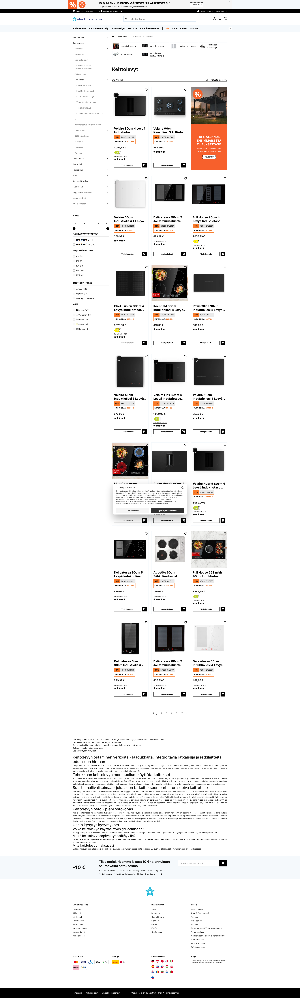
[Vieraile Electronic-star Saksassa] (152, 961)
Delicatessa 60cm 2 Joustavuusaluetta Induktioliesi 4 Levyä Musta (168, 663)
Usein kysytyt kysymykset (84, 751)
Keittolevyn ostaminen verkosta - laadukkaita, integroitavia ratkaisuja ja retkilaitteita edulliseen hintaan (118, 739)
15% (79, 266)
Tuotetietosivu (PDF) (121, 156)
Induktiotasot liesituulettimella (89, 113)
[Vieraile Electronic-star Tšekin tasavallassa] (162, 966)
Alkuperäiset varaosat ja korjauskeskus (208, 936)
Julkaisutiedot (92, 993)
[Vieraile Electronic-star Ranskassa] (166, 961)
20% (80, 275)
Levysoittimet (79, 932)
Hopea (83, 320)
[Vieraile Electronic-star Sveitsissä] (162, 961)
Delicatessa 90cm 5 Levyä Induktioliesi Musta (128, 574)
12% (79, 261)
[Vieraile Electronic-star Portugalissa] (171, 972)
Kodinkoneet (78, 43)
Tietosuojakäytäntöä (197, 962)
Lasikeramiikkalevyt (85, 96)
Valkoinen (84, 315)
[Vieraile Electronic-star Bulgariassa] (162, 972)
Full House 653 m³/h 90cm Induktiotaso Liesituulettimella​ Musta (207, 574)
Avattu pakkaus (85, 298)
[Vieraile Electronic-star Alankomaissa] (166, 972)
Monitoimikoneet (80, 928)
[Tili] (214, 19)
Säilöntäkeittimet (82, 136)
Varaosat (78, 153)
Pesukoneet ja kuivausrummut (88, 125)
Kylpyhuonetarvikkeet (82, 192)
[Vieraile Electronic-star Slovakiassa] (157, 966)
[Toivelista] (220, 19)
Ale (167, 28)
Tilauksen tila (196, 921)
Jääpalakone (80, 74)
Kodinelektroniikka (81, 181)
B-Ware (194, 28)
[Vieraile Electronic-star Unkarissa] (166, 966)
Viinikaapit (79, 54)
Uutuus (82, 289)
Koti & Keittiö (123, 36)
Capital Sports (157, 917)
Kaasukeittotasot (83, 85)
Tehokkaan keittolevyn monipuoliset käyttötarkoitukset (97, 742)
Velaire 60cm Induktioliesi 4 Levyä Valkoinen (129, 219)
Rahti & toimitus (198, 943)
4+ (91, 244)
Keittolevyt (79, 79)
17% (80, 270)
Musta (83, 310)
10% (79, 256)
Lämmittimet (78, 158)
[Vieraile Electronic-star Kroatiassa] (152, 972)
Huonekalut (78, 187)
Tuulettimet (78, 909)
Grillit (75, 175)
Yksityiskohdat (127, 165)
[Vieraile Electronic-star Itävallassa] (157, 961)
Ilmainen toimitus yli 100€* (113, 11)
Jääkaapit (79, 48)
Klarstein (155, 921)
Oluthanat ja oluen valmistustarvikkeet (83, 67)
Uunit (77, 119)
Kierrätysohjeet (197, 939)
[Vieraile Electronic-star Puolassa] (171, 966)
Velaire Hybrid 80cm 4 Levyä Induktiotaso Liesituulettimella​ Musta (209, 485)
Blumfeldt (155, 913)
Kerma (83, 324)
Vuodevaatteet (79, 198)
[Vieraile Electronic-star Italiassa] (171, 961)
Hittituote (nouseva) (218, 80)
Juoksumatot (78, 924)
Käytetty (82, 294)
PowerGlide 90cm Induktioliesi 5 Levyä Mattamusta (208, 308)
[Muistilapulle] (146, 89)
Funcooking (78, 170)
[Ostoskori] (225, 19)
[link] (130, 105)
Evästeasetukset (198, 947)
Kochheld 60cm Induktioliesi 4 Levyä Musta (168, 308)
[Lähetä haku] (126, 19)
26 (182, 713)
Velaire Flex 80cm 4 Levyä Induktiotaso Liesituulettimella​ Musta (167, 397)
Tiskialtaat (79, 147)
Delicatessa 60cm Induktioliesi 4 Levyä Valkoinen (208, 663)
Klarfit (154, 928)
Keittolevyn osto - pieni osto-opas (88, 748)
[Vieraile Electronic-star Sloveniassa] (152, 977)
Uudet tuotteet (179, 28)
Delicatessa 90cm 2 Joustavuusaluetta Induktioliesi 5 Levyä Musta (168, 219)
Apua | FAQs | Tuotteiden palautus (214, 11)
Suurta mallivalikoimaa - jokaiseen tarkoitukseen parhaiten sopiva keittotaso (107, 745)
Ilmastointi (77, 164)
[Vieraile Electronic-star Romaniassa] (157, 972)
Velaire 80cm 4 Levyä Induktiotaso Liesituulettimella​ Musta (129, 130)
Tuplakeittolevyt (83, 108)
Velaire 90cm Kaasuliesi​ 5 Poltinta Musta (168, 130)
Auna (153, 909)
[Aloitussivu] (115, 36)
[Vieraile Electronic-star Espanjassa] (152, 966)
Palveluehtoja (210, 962)
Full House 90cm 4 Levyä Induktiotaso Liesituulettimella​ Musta (206, 219)
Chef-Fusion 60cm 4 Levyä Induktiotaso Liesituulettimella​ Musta (129, 308)
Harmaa (83, 329)
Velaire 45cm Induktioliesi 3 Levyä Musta (129, 397)
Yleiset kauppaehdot (111, 993)
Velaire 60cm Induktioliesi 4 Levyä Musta (208, 397)
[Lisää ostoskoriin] (144, 165)
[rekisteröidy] (230, 28)
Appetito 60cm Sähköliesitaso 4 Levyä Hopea (165, 574)
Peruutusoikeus (197, 932)
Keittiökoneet (78, 37)
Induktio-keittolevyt (85, 91)
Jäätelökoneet (79, 936)
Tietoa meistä (197, 909)
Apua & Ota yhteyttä (200, 913)
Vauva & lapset (79, 203)
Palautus (194, 917)
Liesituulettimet (81, 60)
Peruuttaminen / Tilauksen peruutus (206, 928)
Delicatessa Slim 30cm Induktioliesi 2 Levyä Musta (128, 663)
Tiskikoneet (80, 130)
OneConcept (157, 932)
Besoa (154, 924)
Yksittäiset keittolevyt (86, 102)
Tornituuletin (78, 921)
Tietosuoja (77, 993)
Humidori (79, 141)
